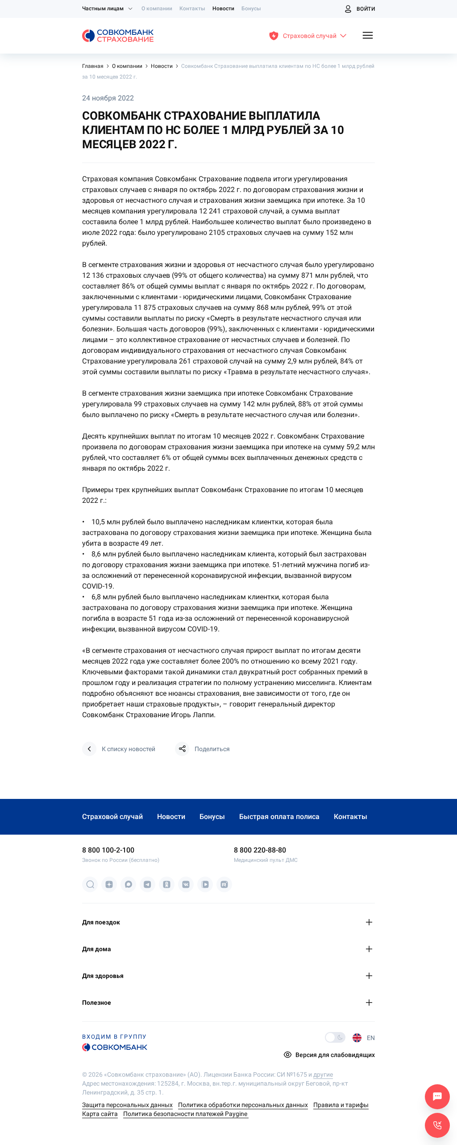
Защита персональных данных (127, 1104)
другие (323, 1074)
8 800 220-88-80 (260, 850)
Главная (93, 66)
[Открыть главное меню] (367, 36)
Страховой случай (112, 816)
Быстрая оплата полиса (279, 816)
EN (371, 1037)
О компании (156, 8)
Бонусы (251, 8)
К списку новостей (128, 748)
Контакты (192, 8)
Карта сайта (100, 1113)
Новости (223, 8)
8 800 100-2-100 (108, 850)
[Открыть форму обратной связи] (437, 1125)
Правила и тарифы (341, 1104)
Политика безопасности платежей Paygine (186, 1113)
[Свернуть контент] (370, 922)
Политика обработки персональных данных (243, 1104)
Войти (366, 9)
